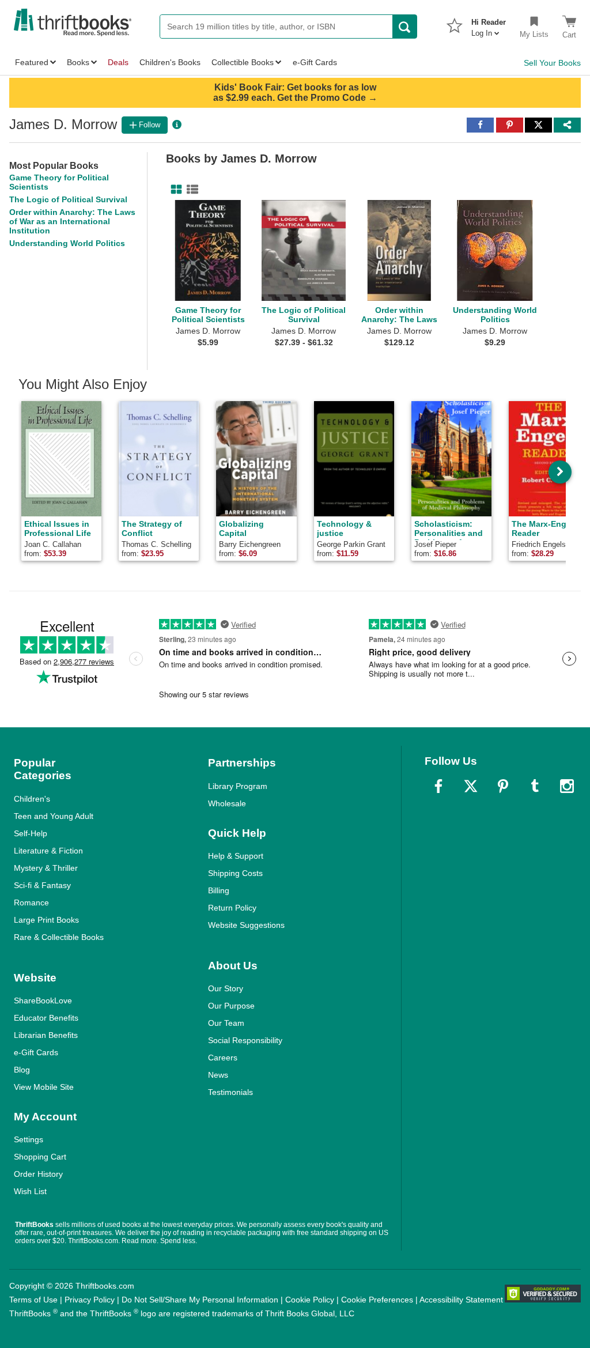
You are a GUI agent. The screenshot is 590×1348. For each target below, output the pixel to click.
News (218, 1074)
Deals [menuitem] (118, 62)
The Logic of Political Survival (68, 199)
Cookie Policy (309, 1299)
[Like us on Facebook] (438, 786)
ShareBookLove (43, 1000)
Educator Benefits (46, 1017)
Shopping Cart (40, 1156)
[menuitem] (488, 24)
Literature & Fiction (48, 850)
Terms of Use (33, 1299)
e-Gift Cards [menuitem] (315, 62)
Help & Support (235, 855)
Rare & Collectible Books (59, 937)
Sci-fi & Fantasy (42, 885)
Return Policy (232, 907)
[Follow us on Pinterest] (503, 786)
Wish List (30, 1191)
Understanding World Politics (67, 243)
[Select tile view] (190, 189)
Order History (38, 1174)
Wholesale (227, 803)
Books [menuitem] (78, 62)
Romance (31, 902)
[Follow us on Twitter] (471, 786)
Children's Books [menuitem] (170, 62)
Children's (32, 798)
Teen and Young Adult (53, 816)
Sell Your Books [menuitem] (552, 62)
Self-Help (30, 833)
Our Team (226, 1023)
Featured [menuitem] (31, 62)
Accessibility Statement (461, 1299)
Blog (22, 1069)
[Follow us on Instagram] (567, 786)
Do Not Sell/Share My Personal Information (200, 1299)
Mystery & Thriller (46, 868)
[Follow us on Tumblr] (535, 786)
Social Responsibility (245, 1040)
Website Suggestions (246, 925)
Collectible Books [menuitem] (242, 62)
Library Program (237, 786)
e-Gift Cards (36, 1052)
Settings (28, 1139)
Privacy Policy (90, 1299)
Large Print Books (46, 919)
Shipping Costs (235, 873)
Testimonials (230, 1092)
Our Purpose (231, 1005)
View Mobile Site (44, 1087)
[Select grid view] (174, 189)
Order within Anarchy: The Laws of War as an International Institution (72, 221)
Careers (222, 1057)
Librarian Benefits (46, 1035)
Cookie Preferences (377, 1299)
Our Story (225, 988)
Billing (218, 890)
